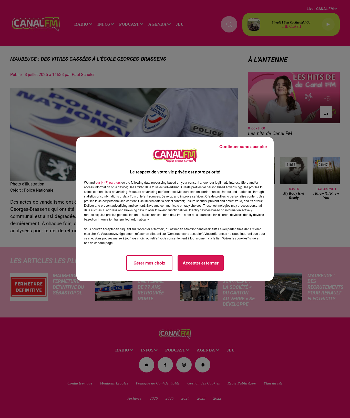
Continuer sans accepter (243, 146)
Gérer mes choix (149, 263)
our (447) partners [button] (108, 182)
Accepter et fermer (201, 263)
